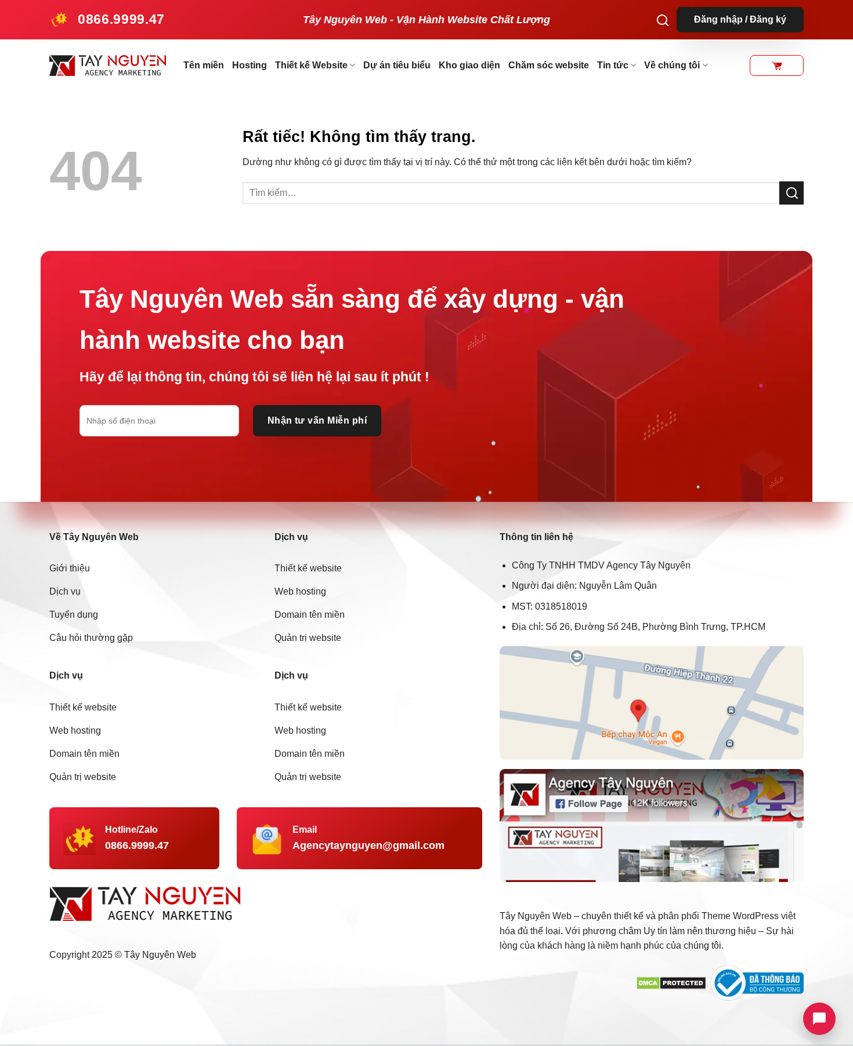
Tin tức (612, 65)
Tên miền (203, 65)
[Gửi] (791, 192)
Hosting (249, 65)
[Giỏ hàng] (777, 65)
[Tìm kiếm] (662, 20)
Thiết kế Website (311, 65)
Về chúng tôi (672, 65)
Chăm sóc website (548, 65)
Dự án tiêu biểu (397, 65)
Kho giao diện (469, 65)
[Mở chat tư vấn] (819, 1019)
